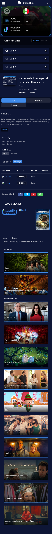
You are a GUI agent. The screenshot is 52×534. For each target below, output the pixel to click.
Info (13, 100)
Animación (22, 92)
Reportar (36, 41)
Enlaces (14, 105)
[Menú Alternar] (3, 3)
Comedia (32, 92)
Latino (4, 130)
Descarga (17, 162)
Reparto (38, 100)
